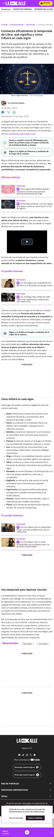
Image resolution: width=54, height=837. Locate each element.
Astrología (27, 644)
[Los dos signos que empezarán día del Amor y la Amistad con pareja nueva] (8, 283)
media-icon (27, 832)
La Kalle (4, 25)
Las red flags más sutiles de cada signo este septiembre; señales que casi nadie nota (33, 299)
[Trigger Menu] (3, 3)
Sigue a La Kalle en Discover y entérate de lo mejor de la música (29, 152)
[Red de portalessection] (50, 783)
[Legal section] (50, 796)
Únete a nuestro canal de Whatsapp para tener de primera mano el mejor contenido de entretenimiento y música (29, 142)
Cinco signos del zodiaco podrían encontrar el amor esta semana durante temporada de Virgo (33, 191)
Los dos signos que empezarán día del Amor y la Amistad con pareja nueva (34, 284)
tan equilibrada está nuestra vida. (20, 133)
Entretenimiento (17, 25)
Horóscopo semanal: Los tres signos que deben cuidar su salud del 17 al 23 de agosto (35, 206)
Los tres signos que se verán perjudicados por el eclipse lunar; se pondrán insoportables (33, 544)
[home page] (27, 741)
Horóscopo (30, 25)
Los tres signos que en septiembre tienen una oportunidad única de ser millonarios (34, 529)
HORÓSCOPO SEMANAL (22, 9)
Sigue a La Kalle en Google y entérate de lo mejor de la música (29, 333)
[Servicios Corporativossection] (50, 790)
